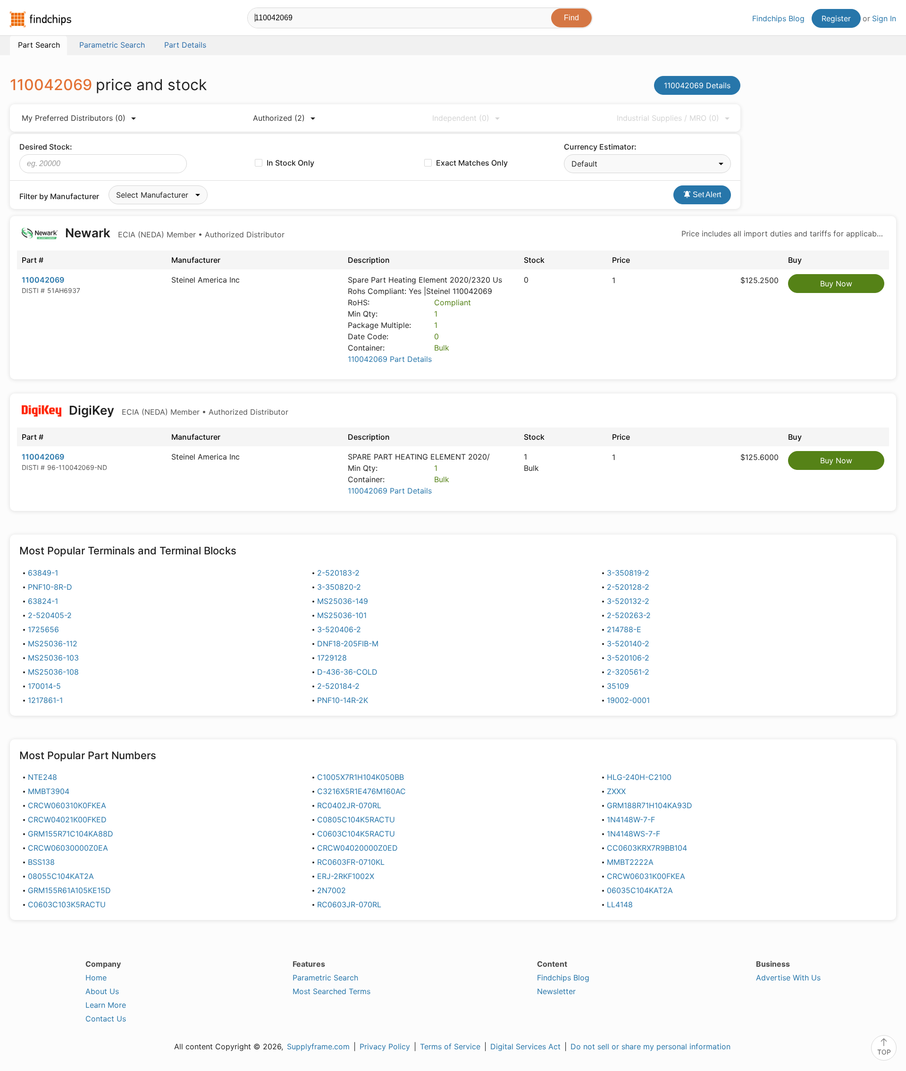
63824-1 (43, 601)
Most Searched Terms (331, 991)
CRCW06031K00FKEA (646, 876)
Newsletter (556, 991)
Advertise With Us (788, 977)
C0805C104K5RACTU (356, 819)
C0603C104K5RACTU (356, 833)
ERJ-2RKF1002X (345, 876)
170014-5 (44, 686)
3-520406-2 (339, 629)
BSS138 (41, 862)
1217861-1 (45, 700)
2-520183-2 (338, 572)
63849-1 (43, 572)
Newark (173, 233)
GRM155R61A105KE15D (69, 890)
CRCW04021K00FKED (67, 819)
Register (836, 18)
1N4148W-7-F (631, 819)
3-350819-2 (628, 572)
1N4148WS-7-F (633, 833)
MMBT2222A (630, 862)
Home (96, 977)
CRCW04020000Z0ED (357, 848)
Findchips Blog (778, 18)
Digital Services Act (525, 1046)
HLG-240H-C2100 (639, 777)
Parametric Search (325, 977)
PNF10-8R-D (50, 587)
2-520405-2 (50, 615)
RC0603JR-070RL (349, 904)
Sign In (884, 18)
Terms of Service (450, 1046)
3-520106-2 (628, 657)
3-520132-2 (628, 601)
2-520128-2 (628, 587)
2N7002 (331, 890)
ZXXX (616, 791)
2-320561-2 (628, 672)
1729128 (332, 657)
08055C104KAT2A (61, 876)
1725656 (43, 629)
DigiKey (177, 410)
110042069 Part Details (390, 359)
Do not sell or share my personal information (650, 1046)
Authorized (279, 118)
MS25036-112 (52, 643)
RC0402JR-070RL (349, 805)
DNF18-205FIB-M (347, 643)
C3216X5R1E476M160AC (361, 791)
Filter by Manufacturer (59, 196)
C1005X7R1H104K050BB (360, 777)
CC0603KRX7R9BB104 (647, 848)
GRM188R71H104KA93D (649, 805)
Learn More (105, 1005)
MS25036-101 (342, 615)
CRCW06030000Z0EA (68, 848)
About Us (102, 991)
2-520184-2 (338, 686)
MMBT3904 (48, 791)
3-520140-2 (628, 643)
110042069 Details (697, 85)
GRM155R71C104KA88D (70, 833)
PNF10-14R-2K (342, 700)
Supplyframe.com (318, 1046)
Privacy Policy (385, 1046)
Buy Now (836, 283)
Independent (460, 118)
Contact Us (105, 1018)
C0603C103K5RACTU (67, 904)
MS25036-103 (53, 657)
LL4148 (620, 904)
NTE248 (42, 777)
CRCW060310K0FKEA (67, 805)
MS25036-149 (342, 601)
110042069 (43, 279)
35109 (618, 686)
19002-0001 (628, 700)
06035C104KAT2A (640, 890)
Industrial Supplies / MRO (668, 118)
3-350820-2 (339, 587)
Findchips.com (40, 19)
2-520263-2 (629, 615)
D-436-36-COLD (347, 672)
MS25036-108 (53, 672)
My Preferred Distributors (74, 118)
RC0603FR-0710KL (351, 862)
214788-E (624, 629)
